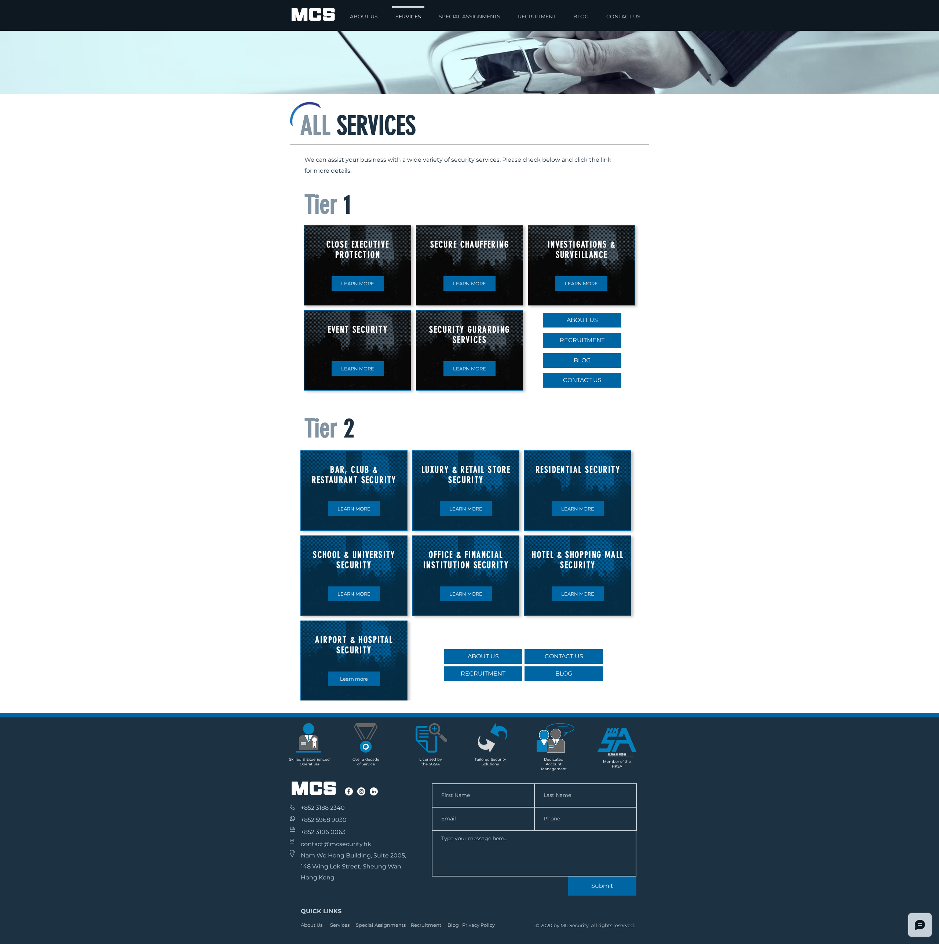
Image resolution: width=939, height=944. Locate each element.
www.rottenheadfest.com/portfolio (585, 932)
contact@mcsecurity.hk (336, 844)
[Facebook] (349, 791)
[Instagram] (361, 791)
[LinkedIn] (374, 791)
